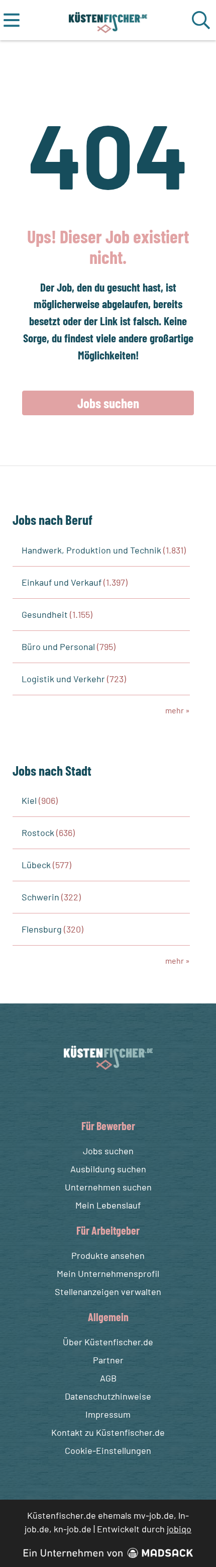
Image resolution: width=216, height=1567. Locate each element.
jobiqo (179, 1528)
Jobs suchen (108, 403)
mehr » (177, 710)
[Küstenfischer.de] (108, 20)
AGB (108, 1378)
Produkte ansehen (108, 1255)
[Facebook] (100, 1093)
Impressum (108, 1414)
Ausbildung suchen (108, 1168)
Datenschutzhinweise (108, 1396)
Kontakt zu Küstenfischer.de (108, 1432)
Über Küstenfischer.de (108, 1341)
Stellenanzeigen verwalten (108, 1291)
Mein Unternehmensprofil (108, 1273)
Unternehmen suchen (108, 1186)
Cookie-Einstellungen (108, 1450)
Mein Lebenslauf (108, 1205)
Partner (108, 1359)
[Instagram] (119, 1093)
